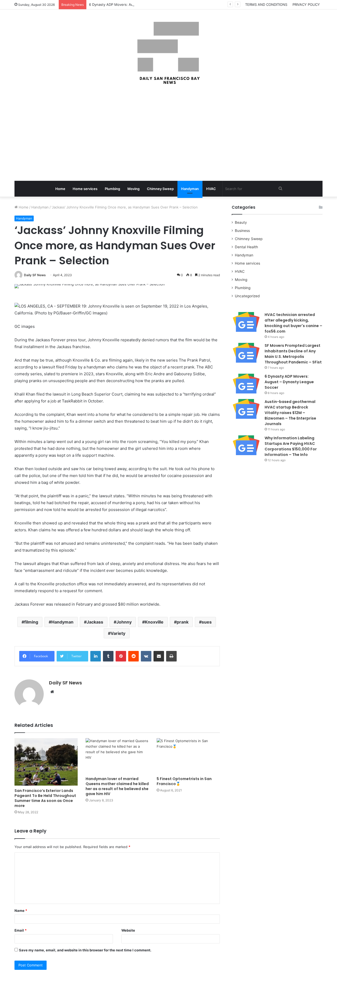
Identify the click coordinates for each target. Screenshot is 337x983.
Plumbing (112, 189)
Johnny (124, 622)
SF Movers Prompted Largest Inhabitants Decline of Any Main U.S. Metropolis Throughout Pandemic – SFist (293, 354)
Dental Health (246, 247)
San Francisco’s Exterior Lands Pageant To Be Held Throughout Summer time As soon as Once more (45, 798)
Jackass (95, 622)
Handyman (190, 189)
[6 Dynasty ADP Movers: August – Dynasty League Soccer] (246, 383)
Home (60, 189)
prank (183, 622)
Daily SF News (35, 275)
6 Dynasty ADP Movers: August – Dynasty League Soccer (136, 4)
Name (20, 910)
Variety (118, 633)
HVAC (211, 189)
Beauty (241, 222)
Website (128, 930)
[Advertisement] (168, 133)
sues (207, 622)
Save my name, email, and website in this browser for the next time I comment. (85, 950)
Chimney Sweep (160, 189)
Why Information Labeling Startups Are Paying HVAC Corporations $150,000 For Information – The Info (291, 446)
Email (20, 930)
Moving (133, 189)
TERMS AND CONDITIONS (266, 4)
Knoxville (154, 622)
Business (242, 230)
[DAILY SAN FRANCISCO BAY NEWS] (169, 53)
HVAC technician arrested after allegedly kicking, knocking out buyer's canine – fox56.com (293, 323)
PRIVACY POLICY (306, 4)
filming (31, 622)
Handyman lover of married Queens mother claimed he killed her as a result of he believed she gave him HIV (117, 786)
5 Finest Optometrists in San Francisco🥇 (184, 781)
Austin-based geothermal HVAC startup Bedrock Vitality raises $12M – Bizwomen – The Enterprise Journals (290, 412)
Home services (85, 189)
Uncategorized (247, 296)
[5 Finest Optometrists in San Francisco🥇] (188, 756)
